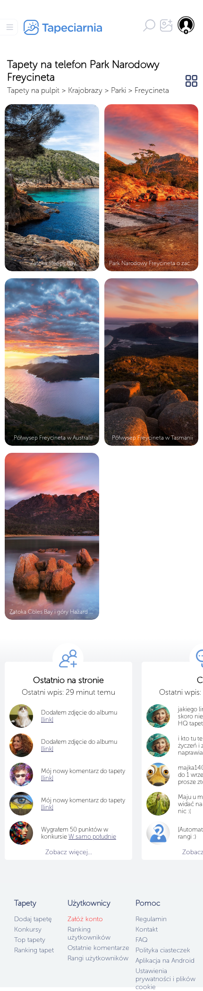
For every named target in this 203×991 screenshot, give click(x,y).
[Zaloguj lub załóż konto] (186, 25)
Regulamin (151, 919)
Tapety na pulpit (33, 90)
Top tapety (29, 940)
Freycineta (152, 90)
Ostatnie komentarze (98, 948)
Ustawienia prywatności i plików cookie (165, 979)
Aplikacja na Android (165, 961)
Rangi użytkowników (98, 958)
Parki (118, 90)
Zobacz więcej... (68, 852)
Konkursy (28, 929)
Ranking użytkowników (89, 933)
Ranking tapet (34, 950)
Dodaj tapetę (33, 919)
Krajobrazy (85, 90)
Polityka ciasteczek (162, 950)
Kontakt (146, 929)
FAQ (141, 940)
